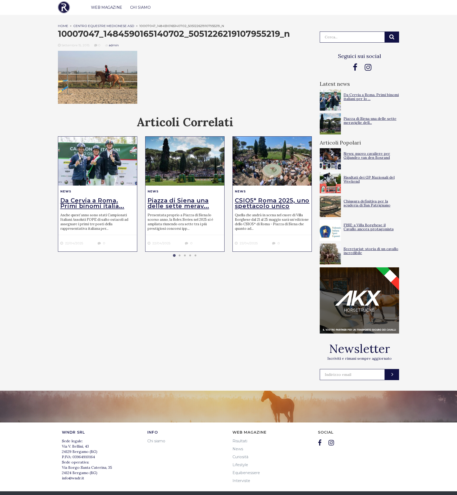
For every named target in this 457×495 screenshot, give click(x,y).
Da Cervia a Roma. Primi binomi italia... (92, 203)
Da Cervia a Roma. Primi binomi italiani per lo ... (371, 96)
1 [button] (174, 255)
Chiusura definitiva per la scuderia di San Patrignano (367, 203)
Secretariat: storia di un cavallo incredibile (371, 250)
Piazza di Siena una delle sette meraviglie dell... (370, 120)
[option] (97, 194)
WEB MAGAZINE (106, 7)
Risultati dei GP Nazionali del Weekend (369, 179)
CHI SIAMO (140, 7)
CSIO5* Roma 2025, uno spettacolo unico (272, 203)
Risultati (239, 441)
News (65, 191)
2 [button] (179, 255)
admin (114, 45)
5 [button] (195, 255)
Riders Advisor (64, 7)
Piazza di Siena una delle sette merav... (178, 203)
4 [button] (190, 255)
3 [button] (185, 255)
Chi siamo (156, 441)
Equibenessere (246, 472)
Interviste (241, 480)
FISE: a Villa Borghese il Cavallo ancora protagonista (369, 227)
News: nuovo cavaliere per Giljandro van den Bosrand (367, 155)
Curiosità (240, 456)
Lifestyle (240, 464)
